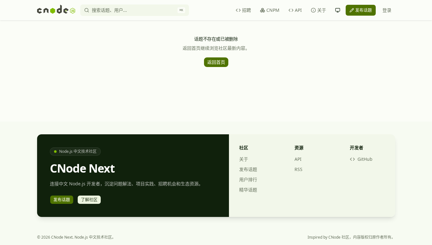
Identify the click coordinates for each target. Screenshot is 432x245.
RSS (298, 169)
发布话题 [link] (363, 10)
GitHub (365, 159)
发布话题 (248, 169)
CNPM (272, 10)
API (298, 10)
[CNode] (56, 10)
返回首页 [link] (216, 62)
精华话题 (248, 190)
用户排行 (248, 179)
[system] (338, 10)
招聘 (246, 10)
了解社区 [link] (89, 199)
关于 (321, 10)
